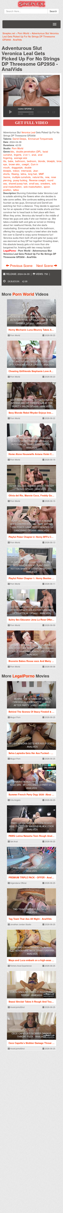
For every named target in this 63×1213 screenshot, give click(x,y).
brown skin (14, 164)
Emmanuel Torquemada (40, 138)
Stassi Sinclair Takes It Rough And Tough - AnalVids (31, 993)
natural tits (37, 177)
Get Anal (14, 841)
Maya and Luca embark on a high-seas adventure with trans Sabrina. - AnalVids (31, 950)
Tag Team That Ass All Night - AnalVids (31, 911)
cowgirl (25, 164)
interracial (26, 170)
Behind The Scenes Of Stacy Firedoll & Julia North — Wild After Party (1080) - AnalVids (32, 702)
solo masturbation (33, 186)
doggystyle (17, 167)
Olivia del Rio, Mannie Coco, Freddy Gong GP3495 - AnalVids (31, 487)
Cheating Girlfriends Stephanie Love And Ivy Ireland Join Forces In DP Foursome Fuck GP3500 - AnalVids (31, 361)
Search (53, 11)
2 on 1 (26, 154)
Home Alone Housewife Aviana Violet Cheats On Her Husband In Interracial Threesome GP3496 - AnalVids (31, 442)
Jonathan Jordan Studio (20, 924)
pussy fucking (20, 180)
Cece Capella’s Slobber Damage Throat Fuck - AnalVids (31, 1035)
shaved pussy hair (18, 183)
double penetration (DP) (28, 151)
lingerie (17, 154)
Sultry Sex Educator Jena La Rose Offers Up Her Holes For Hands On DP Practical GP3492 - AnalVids (31, 610)
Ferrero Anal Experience (21, 965)
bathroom (20, 161)
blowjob (51, 161)
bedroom (31, 161)
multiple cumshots (21, 177)
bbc (12, 151)
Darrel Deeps (19, 138)
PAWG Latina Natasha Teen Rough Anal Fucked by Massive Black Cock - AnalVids (31, 826)
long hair (32, 173)
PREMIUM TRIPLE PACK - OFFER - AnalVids (31, 869)
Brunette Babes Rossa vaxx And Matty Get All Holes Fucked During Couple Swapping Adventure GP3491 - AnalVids (31, 649)
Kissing (15, 173)
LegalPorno (23, 676)
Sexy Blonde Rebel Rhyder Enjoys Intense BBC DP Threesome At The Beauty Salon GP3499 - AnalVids (31, 403)
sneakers (45, 183)
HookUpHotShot (17, 1007)
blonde (41, 161)
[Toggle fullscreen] (53, 112)
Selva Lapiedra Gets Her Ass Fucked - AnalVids (31, 745)
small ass (34, 183)
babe (10, 161)
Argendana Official (18, 883)
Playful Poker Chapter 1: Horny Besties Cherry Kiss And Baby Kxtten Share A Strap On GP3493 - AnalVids (31, 567)
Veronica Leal (28, 132)
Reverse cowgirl (37, 180)
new (47, 177)
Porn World (17, 148)
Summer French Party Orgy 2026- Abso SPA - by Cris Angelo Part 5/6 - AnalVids (31, 785)
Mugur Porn (15, 717)
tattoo (16, 189)
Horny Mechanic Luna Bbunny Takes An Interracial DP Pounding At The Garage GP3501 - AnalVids (31, 320)
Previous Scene (21, 265)
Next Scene (45, 265)
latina (23, 173)
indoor (16, 170)
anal (34, 154)
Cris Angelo (15, 800)
